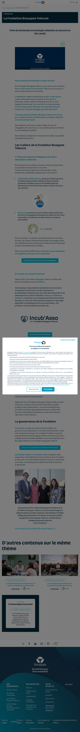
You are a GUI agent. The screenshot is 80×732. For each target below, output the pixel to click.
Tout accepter (48, 389)
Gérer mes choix (34, 389)
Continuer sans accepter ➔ (68, 340)
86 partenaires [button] (26, 352)
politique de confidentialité (52, 385)
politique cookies (64, 385)
